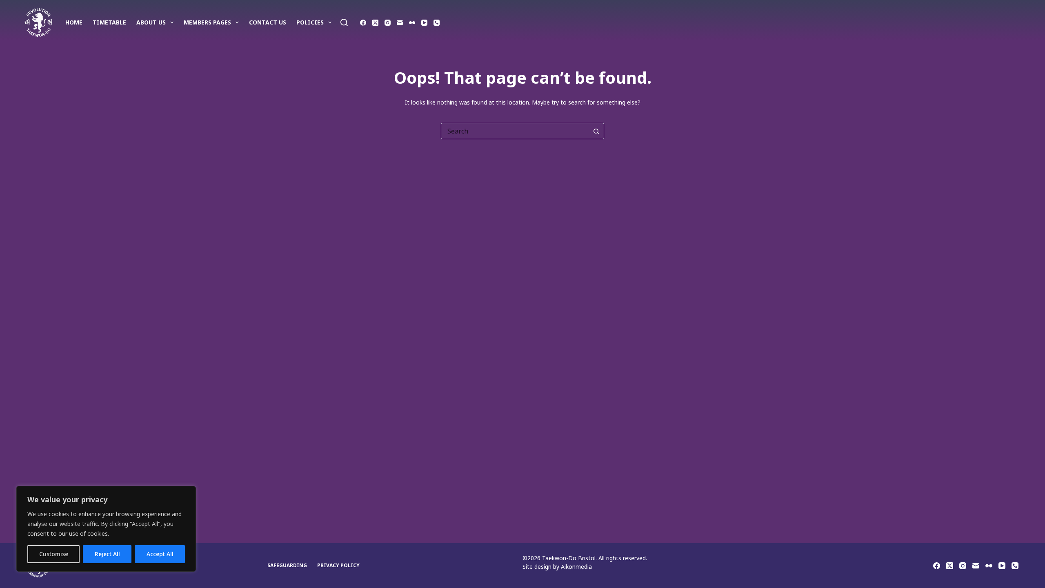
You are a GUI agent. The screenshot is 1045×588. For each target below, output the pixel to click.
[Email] (400, 23)
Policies (310, 22)
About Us (151, 22)
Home (73, 22)
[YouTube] (424, 23)
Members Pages (207, 22)
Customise (53, 554)
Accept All (160, 554)
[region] (106, 529)
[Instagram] (388, 23)
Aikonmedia (576, 566)
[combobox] (514, 131)
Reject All (107, 554)
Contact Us (267, 22)
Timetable (109, 22)
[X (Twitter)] (375, 23)
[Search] (344, 22)
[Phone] (437, 23)
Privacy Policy (338, 565)
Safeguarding (287, 565)
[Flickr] (412, 23)
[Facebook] (363, 23)
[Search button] (596, 131)
